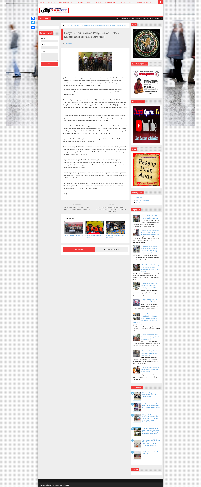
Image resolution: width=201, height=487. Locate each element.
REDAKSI (122, 2)
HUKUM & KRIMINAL (65, 2)
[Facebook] (33, 18)
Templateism (55, 485)
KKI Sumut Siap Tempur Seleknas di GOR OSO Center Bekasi (150, 394)
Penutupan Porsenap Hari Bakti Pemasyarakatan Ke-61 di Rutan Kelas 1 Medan (151, 405)
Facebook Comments (112, 249)
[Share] (33, 27)
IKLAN (131, 2)
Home (42, 2)
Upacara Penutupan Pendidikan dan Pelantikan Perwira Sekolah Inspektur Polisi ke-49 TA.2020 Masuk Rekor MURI (145, 318)
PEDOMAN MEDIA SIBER (144, 2)
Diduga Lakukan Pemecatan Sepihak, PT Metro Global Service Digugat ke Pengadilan (150, 232)
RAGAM (98, 2)
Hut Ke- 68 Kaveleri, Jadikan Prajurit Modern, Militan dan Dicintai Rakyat (150, 369)
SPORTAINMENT (110, 2)
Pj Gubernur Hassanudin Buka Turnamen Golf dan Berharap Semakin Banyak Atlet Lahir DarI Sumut (151, 430)
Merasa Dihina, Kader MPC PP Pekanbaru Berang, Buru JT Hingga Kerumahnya (150, 337)
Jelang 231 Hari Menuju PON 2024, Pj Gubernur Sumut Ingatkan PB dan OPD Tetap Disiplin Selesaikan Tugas (150, 418)
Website (80, 249)
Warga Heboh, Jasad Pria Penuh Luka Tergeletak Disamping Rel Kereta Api (149, 285)
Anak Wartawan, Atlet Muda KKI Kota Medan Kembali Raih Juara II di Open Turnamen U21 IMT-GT (151, 442)
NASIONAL (51, 2)
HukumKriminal (75, 25)
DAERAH (89, 2)
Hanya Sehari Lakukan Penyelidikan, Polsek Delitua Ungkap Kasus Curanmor (104, 25)
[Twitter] (33, 22)
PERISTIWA (79, 2)
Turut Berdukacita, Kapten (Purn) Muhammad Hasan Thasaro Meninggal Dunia (131, 18)
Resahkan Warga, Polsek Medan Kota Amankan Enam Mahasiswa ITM (149, 353)
